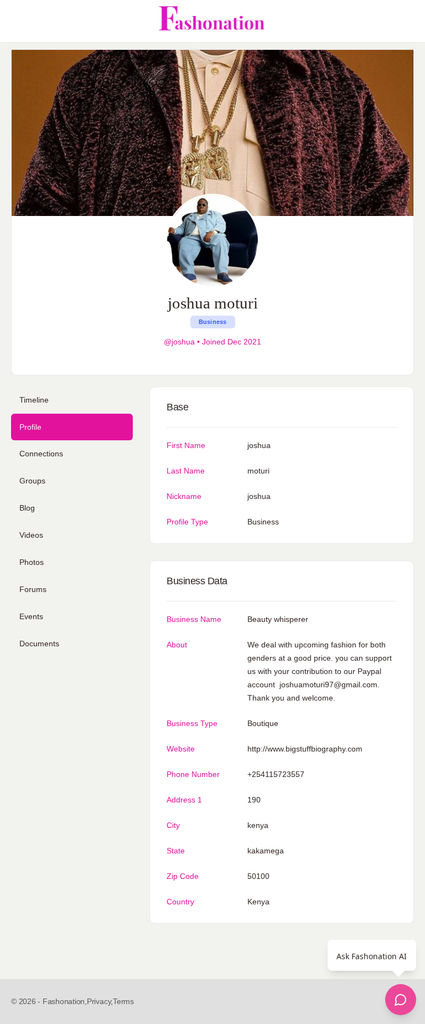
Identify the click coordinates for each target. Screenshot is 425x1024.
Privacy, (100, 1001)
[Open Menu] (17, 21)
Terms (123, 1001)
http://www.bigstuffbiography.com (304, 748)
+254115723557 (275, 774)
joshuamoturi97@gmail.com (328, 684)
